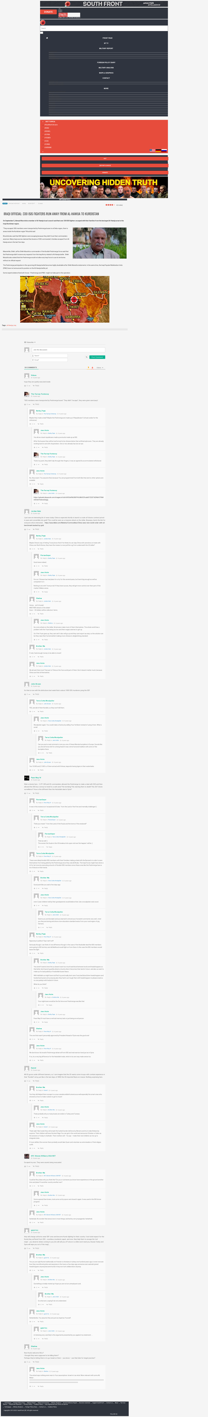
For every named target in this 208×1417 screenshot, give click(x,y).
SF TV (106, 43)
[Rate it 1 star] (106, 205)
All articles (53, 95)
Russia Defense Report (70, 1403)
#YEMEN (47, 138)
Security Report (55, 99)
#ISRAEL (47, 131)
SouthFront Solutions (15, 1404)
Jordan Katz (47, 539)
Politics (52, 104)
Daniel (46, 1090)
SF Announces (54, 97)
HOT (105, 158)
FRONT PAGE (107, 38)
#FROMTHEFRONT (14, 203)
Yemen (51, 53)
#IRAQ (24, 203)
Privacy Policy (28, 1404)
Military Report (106, 48)
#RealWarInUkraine (51, 125)
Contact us (53, 81)
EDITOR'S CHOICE (105, 165)
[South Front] (104, 6)
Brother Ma (55, 997)
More (106, 88)
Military (52, 103)
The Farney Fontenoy (50, 414)
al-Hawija (10, 325)
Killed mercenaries (43, 1403)
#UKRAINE (48, 147)
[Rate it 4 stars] (112, 205)
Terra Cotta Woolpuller (54, 721)
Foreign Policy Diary (19, 1403)
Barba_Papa (51, 433)
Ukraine (52, 55)
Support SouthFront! (57, 92)
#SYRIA (47, 134)
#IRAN (46, 128)
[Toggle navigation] (41, 33)
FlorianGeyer (52, 820)
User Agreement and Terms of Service (64, 115)
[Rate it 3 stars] (110, 205)
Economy (52, 106)
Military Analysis (106, 68)
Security (52, 112)
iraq (15, 325)
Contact (106, 78)
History (52, 108)
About (51, 93)
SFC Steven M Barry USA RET (52, 1175)
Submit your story (56, 83)
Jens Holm (51, 493)
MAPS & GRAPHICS (106, 73)
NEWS (5, 203)
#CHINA (47, 144)
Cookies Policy (38, 1404)
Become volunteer (56, 85)
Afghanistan (54, 59)
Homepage (8, 1403)
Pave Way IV (47, 802)
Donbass (52, 57)
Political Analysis (56, 114)
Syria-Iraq (53, 51)
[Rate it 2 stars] (108, 205)
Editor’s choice (55, 101)
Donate (48, 12)
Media (51, 110)
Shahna (39, 598)
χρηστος (46, 1257)
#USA (46, 141)
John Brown (47, 704)
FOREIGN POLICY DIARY (106, 62)
